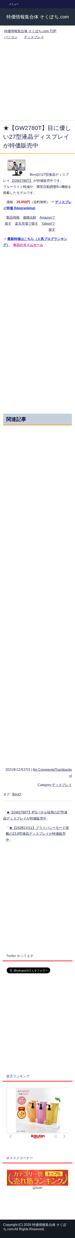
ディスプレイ (62, 785)
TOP (30, 31)
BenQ (16, 794)
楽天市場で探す (26, 223)
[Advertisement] (37, 80)
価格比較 (29, 217)
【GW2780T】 (21, 180)
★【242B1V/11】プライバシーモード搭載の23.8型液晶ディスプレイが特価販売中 (37, 834)
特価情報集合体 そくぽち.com (37, 16)
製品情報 (13, 217)
